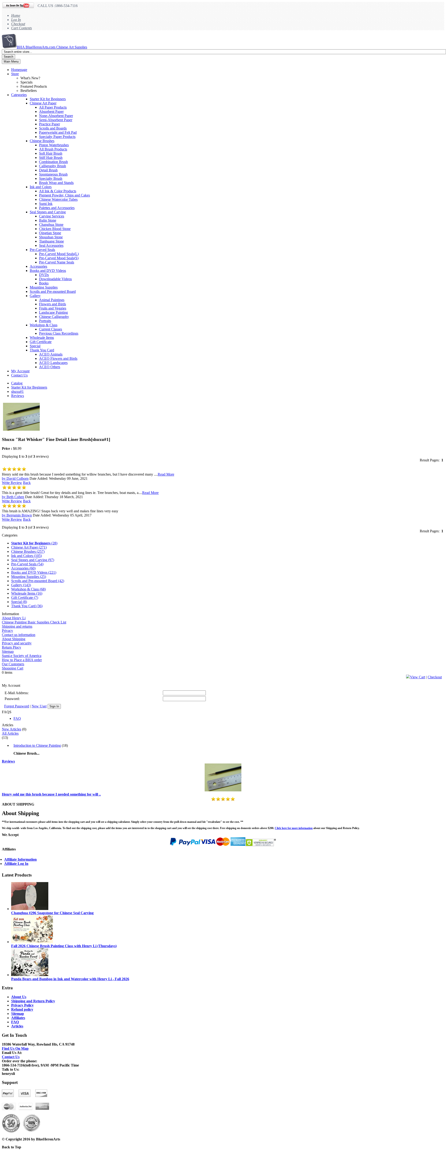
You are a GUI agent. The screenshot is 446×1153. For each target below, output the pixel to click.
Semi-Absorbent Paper (55, 120)
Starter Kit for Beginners (48, 99)
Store (15, 74)
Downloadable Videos (55, 279)
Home (15, 15)
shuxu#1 (17, 391)
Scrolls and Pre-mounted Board (53, 291)
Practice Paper (49, 124)
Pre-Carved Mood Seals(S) (59, 258)
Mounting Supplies (44, 287)
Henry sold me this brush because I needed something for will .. (51, 794)
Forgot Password (16, 706)
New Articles (11, 729)
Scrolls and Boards (53, 128)
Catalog (17, 383)
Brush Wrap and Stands (56, 183)
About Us (18, 997)
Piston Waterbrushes (54, 145)
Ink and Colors (41, 187)
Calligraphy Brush (52, 166)
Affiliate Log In (16, 864)
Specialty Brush (50, 178)
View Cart (417, 677)
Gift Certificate (41, 342)
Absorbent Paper (51, 111)
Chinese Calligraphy (54, 317)
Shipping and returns (17, 626)
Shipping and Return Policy (33, 1001)
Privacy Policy (22, 1005)
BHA (52, 47)
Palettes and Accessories (57, 208)
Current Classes (50, 329)
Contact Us (19, 375)
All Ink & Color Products (57, 191)
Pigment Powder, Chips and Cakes (64, 195)
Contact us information (18, 635)
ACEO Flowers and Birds (58, 358)
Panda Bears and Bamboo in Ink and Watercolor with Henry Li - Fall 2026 (70, 979)
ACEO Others (49, 367)
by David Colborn (15, 478)
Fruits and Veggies (52, 308)
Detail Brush (48, 170)
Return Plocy (11, 647)
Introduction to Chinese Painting (37, 745)
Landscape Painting (53, 312)
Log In (16, 20)
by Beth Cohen (13, 497)
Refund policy (22, 1009)
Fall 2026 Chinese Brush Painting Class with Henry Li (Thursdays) (64, 946)
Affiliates (18, 1018)
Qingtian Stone (50, 233)
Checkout (18, 24)
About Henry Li (14, 618)
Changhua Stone (51, 225)
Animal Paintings (51, 300)
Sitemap (8, 651)
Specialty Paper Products (57, 137)
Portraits (45, 321)
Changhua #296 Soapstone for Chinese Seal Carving (52, 913)
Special (35, 346)
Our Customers (13, 664)
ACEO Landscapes (53, 363)
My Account (20, 371)
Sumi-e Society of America (21, 656)
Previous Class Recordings (58, 333)
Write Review (12, 483)
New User (39, 706)
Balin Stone (47, 220)
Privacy (7, 631)
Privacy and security (17, 643)
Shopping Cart (12, 668)
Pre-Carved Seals (42, 250)
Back (27, 483)
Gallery (35, 296)
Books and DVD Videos (48, 271)
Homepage (19, 70)
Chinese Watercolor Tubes (58, 199)
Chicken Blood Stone (55, 229)
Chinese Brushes (42, 141)
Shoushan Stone (51, 237)
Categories (19, 95)
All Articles (10, 733)
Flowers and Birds (52, 304)
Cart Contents (21, 28)
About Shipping (13, 639)
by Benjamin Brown (17, 515)
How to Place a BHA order (22, 660)
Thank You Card (42, 350)
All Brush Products (53, 149)
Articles (17, 1026)
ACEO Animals (50, 354)
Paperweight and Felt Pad (58, 132)
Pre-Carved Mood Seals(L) (59, 254)
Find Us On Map (15, 1048)
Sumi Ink (45, 204)
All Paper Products (53, 107)
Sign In (54, 706)
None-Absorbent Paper (56, 116)
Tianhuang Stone (51, 241)
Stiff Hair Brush (50, 158)
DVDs (44, 275)
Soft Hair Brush (50, 153)
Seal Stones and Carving (48, 212)
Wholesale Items (42, 338)
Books (44, 283)
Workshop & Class (43, 325)
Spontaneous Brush (53, 174)
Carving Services (51, 216)
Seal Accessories (51, 245)
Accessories (38, 266)
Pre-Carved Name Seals (56, 262)
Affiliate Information (20, 859)
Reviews (17, 396)
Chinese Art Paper (43, 103)
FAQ (17, 718)
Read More (166, 474)
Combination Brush (53, 162)
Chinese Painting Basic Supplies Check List (34, 622)
